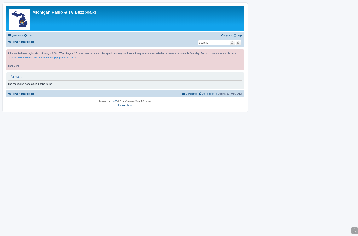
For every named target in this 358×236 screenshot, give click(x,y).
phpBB (114, 101)
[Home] (19, 18)
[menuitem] (28, 35)
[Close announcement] (242, 51)
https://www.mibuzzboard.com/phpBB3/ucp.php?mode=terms (42, 57)
